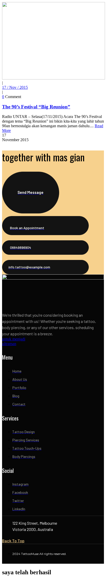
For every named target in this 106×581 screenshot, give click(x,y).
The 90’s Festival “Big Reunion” (36, 106)
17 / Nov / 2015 (15, 87)
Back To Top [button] (13, 540)
